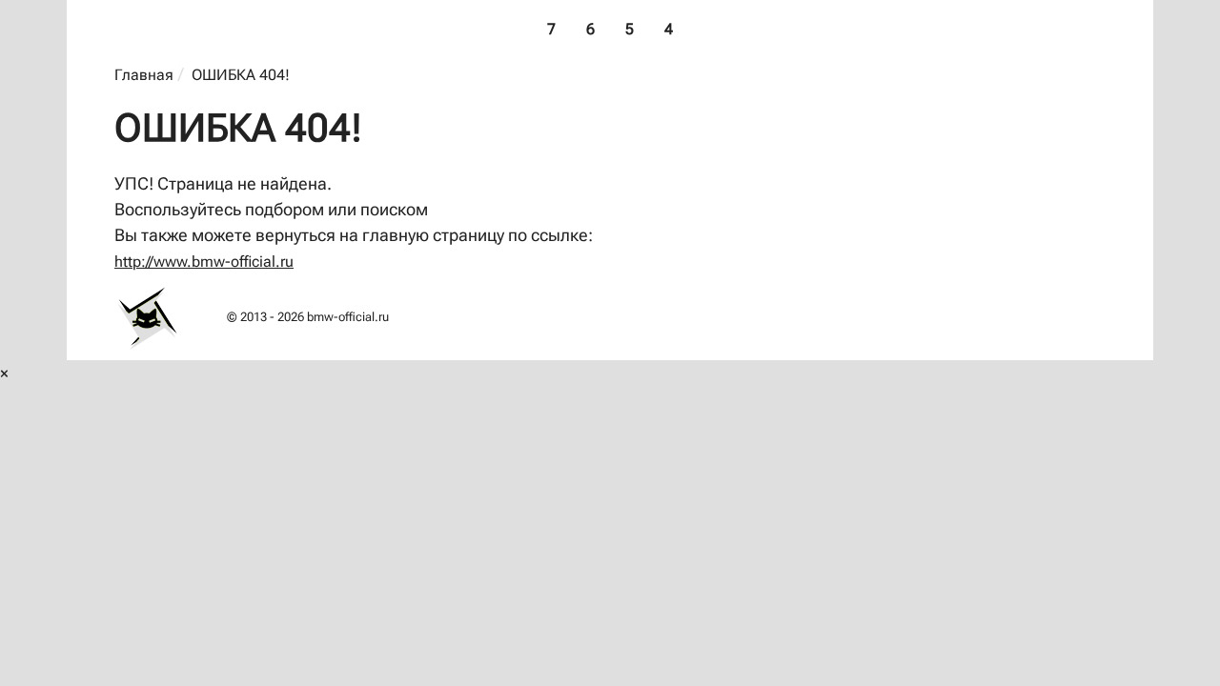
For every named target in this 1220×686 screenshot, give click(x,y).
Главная (143, 75)
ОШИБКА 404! (241, 75)
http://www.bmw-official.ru (204, 261)
